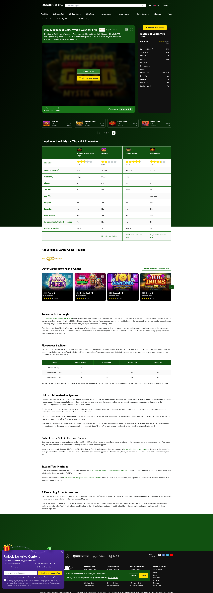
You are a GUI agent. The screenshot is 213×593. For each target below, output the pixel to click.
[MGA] (114, 556)
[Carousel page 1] (104, 132)
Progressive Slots (113, 586)
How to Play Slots (113, 570)
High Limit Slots (112, 583)
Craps (155, 575)
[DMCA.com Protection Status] (81, 556)
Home (51, 19)
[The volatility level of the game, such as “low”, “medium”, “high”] (147, 52)
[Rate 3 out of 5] (126, 109)
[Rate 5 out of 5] (130, 109)
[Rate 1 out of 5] (122, 109)
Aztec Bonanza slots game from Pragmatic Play (81, 477)
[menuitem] (75, 14)
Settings (133, 576)
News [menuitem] (170, 14)
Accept (143, 576)
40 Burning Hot (135, 583)
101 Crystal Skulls (83, 293)
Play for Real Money (90, 78)
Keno (155, 572)
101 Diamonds (114, 293)
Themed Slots (89, 586)
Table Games (157, 570)
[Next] (113, 133)
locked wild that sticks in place (135, 449)
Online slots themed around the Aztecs (57, 318)
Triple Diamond (135, 570)
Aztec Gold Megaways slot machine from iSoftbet (108, 470)
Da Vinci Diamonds (136, 586)
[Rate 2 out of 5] (124, 109)
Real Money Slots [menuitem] (58, 14)
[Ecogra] (98, 556)
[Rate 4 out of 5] (128, 109)
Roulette (156, 580)
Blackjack (156, 578)
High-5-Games (66, 19)
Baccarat (156, 583)
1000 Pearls (48, 293)
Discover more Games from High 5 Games (156, 268)
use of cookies (113, 578)
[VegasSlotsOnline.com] (52, 5)
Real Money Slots (90, 570)
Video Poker (157, 586)
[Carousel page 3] (108, 132)
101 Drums (146, 293)
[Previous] (99, 133)
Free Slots (57, 19)
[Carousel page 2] (106, 132)
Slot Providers (89, 583)
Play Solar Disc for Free (109, 236)
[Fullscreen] (131, 29)
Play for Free (88, 71)
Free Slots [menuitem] (44, 14)
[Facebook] (163, 555)
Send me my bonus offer (50, 573)
